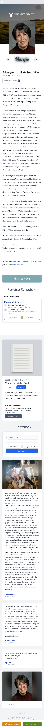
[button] (22, 475)
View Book (10, 387)
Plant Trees (31, 318)
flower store (18, 264)
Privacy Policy (16, 719)
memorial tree (27, 261)
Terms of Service (27, 719)
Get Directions (13, 318)
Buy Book (21, 387)
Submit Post (22, 451)
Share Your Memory (13, 416)
